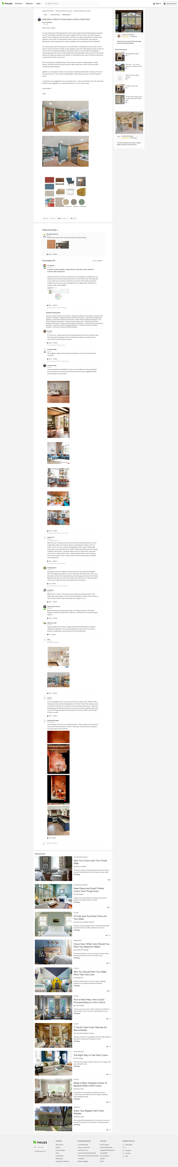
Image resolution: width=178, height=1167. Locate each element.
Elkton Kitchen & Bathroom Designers (87, 319)
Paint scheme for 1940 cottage (132, 76)
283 (109, 1074)
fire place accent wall (132, 86)
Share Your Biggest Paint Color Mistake (89, 1112)
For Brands (81, 1158)
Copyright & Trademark (62, 1161)
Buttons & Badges (83, 1161)
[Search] (46, 3)
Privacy (58, 1150)
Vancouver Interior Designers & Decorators (58, 316)
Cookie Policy (59, 1156)
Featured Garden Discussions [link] (82, 11)
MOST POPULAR (78, 1051)
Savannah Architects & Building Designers (65, 325)
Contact (102, 1158)
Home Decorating (55, 14)
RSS (126, 1156)
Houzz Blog (128, 1145)
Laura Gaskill (80, 1005)
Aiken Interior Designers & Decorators (64, 319)
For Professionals (83, 1145)
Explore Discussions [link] (48, 11)
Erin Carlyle (79, 1058)
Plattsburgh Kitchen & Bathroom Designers (72, 318)
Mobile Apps (59, 1158)
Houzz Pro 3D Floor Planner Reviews (88, 1156)
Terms (57, 1153)
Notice (63, 1150)
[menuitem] (19, 3)
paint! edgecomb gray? (132, 53)
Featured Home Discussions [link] (64, 11)
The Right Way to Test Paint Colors (91, 1055)
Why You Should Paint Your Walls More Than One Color (90, 973)
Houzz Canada (104, 1145)
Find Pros (18, 4)
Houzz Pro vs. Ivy (83, 1150)
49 (110, 991)
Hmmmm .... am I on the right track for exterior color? (134, 65)
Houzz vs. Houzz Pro (84, 1147)
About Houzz (59, 1145)
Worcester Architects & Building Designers (65, 327)
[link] (132, 37)
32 (110, 907)
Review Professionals (106, 1147)
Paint (45, 14)
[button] (75, 244)
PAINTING (77, 1107)
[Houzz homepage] (7, 3)
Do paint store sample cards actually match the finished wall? (134, 98)
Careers (58, 1147)
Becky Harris (80, 1089)
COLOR (76, 912)
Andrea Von (79, 978)
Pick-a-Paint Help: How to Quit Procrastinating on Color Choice (89, 1001)
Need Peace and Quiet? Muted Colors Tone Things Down (89, 889)
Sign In (102, 1161)
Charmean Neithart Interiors (85, 922)
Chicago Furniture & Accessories (74, 321)
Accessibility (103, 1153)
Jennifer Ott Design (82, 950)
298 (109, 1019)
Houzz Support (104, 1156)
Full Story (77, 874)
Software (29, 4)
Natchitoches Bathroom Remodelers (82, 316)
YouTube (127, 1153)
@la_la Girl (50, 594)
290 (109, 1102)
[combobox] (71, 3)
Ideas (38, 4)
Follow (74, 218)
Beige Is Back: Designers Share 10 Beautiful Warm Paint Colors (90, 1084)
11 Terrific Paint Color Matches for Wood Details (90, 1028)
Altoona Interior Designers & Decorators (72, 323)
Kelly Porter (79, 894)
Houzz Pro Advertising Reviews (87, 1153)
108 (109, 1130)
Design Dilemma (66, 14)
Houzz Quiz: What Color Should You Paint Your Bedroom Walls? (91, 945)
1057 (109, 935)
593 (109, 963)
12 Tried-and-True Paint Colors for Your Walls (90, 917)
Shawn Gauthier (81, 866)
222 (109, 1046)
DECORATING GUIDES (80, 857)
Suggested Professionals (107, 1150)
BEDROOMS (77, 940)
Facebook (128, 1150)
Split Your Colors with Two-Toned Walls (90, 862)
